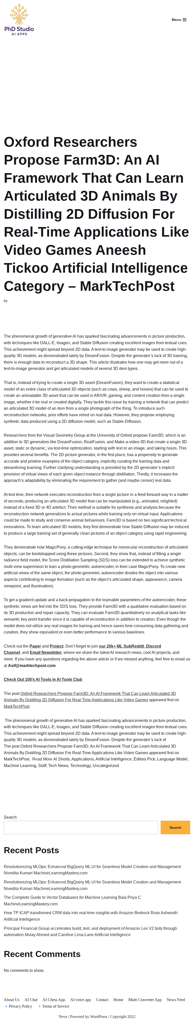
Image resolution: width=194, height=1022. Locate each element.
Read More (42, 759)
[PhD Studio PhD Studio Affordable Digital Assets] (19, 20)
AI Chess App (53, 1000)
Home (118, 1000)
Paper (35, 646)
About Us (11, 1000)
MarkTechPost (16, 706)
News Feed (176, 1000)
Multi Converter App (145, 1000)
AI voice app (80, 1000)
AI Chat (31, 1000)
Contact (102, 1000)
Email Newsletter (46, 652)
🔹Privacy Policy (18, 1006)
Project (56, 646)
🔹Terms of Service (53, 1006)
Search (10, 817)
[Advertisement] (97, 80)
